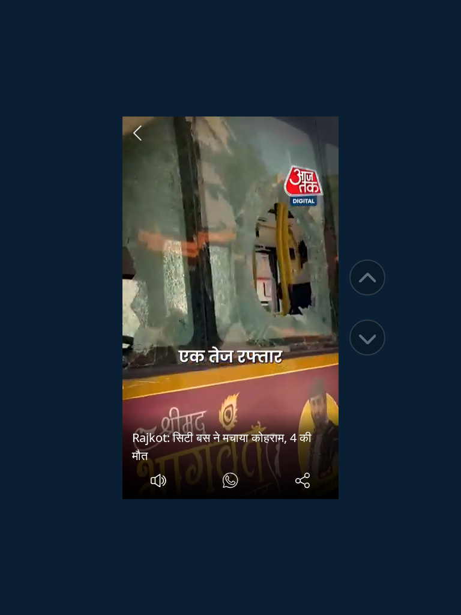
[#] (230, 482)
